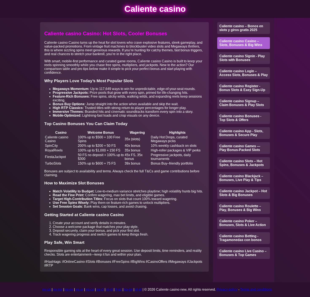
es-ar (79, 289)
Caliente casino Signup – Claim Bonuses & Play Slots (241, 103)
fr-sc (118, 289)
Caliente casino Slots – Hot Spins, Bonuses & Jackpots (241, 163)
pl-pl (138, 289)
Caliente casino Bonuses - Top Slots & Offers (240, 118)
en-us (46, 289)
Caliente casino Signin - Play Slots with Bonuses (242, 58)
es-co (90, 289)
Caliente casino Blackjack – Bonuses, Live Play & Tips (241, 178)
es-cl (100, 289)
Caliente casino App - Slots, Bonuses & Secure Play (241, 133)
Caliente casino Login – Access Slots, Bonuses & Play (243, 73)
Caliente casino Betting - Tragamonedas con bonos (240, 238)
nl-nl (109, 289)
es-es (69, 289)
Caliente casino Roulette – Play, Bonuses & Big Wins (240, 208)
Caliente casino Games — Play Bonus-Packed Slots (239, 148)
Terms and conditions (256, 289)
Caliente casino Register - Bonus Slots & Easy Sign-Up (242, 88)
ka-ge (128, 289)
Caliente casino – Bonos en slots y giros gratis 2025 (241, 28)
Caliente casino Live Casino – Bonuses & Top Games (243, 253)
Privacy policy (227, 289)
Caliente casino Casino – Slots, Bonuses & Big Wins (240, 43)
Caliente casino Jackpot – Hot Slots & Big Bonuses (243, 193)
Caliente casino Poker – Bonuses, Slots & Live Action (242, 223)
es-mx (57, 289)
